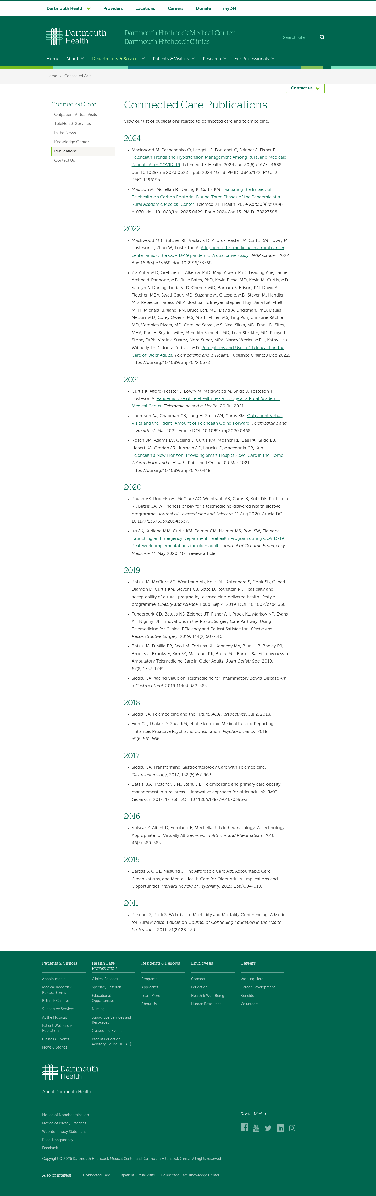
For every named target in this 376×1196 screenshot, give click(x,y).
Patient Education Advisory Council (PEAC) (111, 1042)
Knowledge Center (71, 142)
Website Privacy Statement (64, 1132)
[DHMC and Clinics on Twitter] (269, 1131)
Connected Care (78, 76)
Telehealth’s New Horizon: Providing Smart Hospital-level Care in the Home (207, 455)
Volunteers (249, 1004)
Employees (202, 963)
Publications (65, 151)
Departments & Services (115, 59)
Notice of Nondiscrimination (65, 1115)
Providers (113, 9)
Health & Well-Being (207, 996)
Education (199, 987)
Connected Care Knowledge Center (190, 1175)
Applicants (149, 987)
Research (212, 59)
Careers (175, 9)
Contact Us (64, 160)
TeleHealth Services (72, 124)
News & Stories (54, 1047)
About (72, 59)
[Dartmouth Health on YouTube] (257, 1131)
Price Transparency (57, 1140)
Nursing (98, 1009)
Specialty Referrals (106, 987)
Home (53, 59)
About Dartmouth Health (66, 1092)
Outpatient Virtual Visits (75, 115)
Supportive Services (58, 1009)
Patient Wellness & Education (57, 1028)
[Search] (322, 37)
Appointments (53, 979)
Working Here (252, 979)
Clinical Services (105, 979)
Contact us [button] (302, 88)
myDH (229, 9)
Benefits (247, 996)
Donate (203, 9)
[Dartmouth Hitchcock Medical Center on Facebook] (245, 1131)
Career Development (258, 987)
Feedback (50, 1148)
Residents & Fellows (160, 963)
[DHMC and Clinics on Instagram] (293, 1131)
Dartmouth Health (65, 9)
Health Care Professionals (104, 966)
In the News (65, 133)
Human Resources (206, 1004)
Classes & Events (55, 1039)
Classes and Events (107, 1031)
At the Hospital (54, 1017)
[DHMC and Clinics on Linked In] (281, 1131)
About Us (149, 1004)
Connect (198, 979)
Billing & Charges (55, 1001)
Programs (149, 979)
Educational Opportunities (103, 998)
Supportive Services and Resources (111, 1020)
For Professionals (252, 59)
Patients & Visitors (171, 59)
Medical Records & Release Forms (57, 990)
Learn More (150, 996)
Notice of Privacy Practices (64, 1123)
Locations (145, 9)
